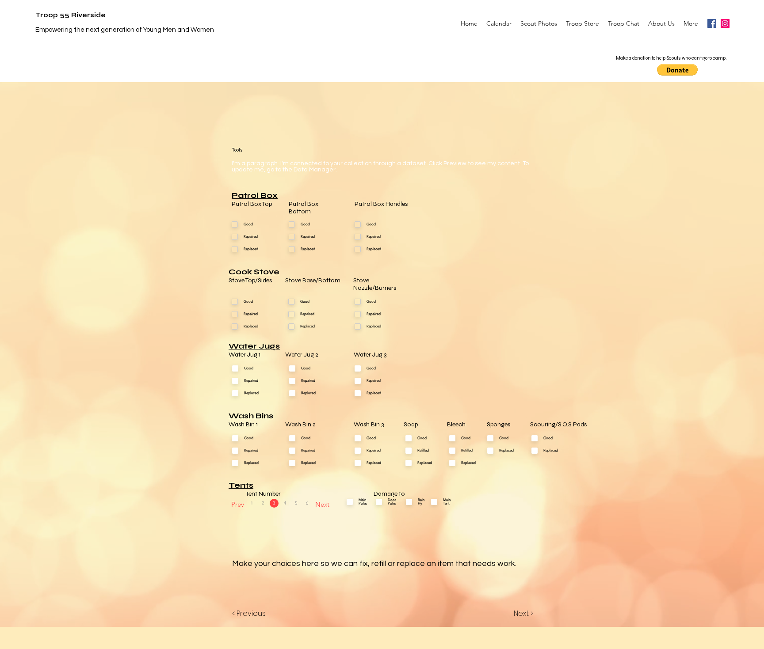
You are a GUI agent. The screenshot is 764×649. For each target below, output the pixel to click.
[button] (677, 70)
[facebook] (711, 23)
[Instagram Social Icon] (725, 23)
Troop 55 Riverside (70, 15)
